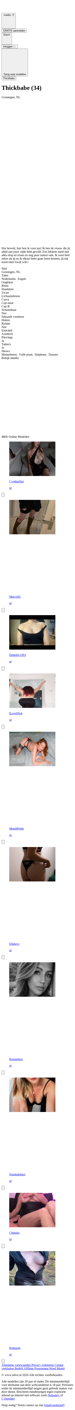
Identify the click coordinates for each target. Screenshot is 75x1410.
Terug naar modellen (14, 74)
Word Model (57, 1368)
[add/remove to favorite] (3, 495)
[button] (7, 39)
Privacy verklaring (43, 1365)
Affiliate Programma (36, 1368)
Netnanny (54, 1395)
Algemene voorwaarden (17, 1365)
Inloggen (7, 46)
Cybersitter (8, 1398)
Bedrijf (19, 1368)
